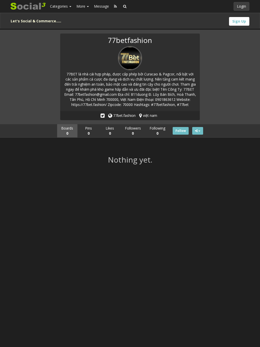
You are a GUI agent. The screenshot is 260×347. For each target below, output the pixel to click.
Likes (110, 131)
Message (101, 6)
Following (157, 131)
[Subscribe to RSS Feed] (115, 6)
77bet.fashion (124, 115)
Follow (180, 131)
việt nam (149, 115)
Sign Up (239, 21)
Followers (133, 131)
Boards (67, 131)
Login (241, 6)
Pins (88, 131)
